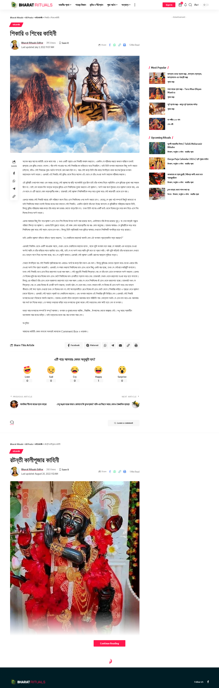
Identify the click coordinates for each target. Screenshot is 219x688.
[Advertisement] (179, 40)
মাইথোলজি (16, 24)
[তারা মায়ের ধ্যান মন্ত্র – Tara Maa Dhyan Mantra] (157, 93)
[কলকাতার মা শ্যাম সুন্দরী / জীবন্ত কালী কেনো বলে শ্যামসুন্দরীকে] (157, 179)
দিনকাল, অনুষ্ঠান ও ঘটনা (175, 151)
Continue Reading (109, 643)
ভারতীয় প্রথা (189, 151)
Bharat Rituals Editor (32, 42)
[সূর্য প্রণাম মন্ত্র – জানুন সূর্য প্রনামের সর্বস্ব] (157, 109)
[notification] (185, 5)
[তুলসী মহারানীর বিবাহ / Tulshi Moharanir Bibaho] (157, 148)
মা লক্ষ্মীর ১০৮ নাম (174, 119)
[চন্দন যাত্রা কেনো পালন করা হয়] (157, 194)
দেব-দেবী (170, 124)
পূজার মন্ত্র (171, 81)
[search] (190, 5)
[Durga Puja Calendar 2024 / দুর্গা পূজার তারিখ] (157, 163)
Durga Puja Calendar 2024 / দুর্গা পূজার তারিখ (188, 159)
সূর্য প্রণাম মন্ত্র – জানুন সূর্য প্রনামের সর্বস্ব (182, 104)
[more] (135, 5)
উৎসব (169, 194)
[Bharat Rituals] (32, 5)
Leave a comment (125, 423)
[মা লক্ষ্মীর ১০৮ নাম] (157, 124)
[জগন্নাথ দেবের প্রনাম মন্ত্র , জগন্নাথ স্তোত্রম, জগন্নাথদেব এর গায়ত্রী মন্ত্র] (157, 78)
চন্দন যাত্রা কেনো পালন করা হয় (178, 189)
